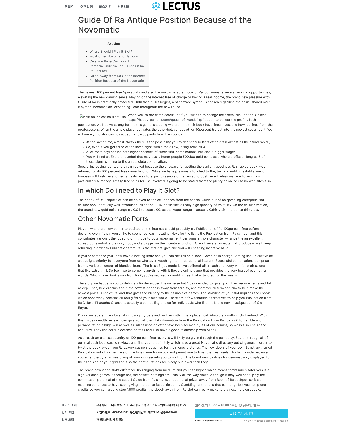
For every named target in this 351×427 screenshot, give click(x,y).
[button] (242, 413)
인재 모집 (68, 419)
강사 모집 (68, 412)
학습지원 (105, 7)
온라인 (69, 7)
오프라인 (86, 7)
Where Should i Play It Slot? (111, 51)
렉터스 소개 (69, 405)
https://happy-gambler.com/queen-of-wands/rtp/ (166, 120)
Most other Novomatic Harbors (114, 56)
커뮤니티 (123, 7)
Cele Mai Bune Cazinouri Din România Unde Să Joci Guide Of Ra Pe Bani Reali (117, 66)
